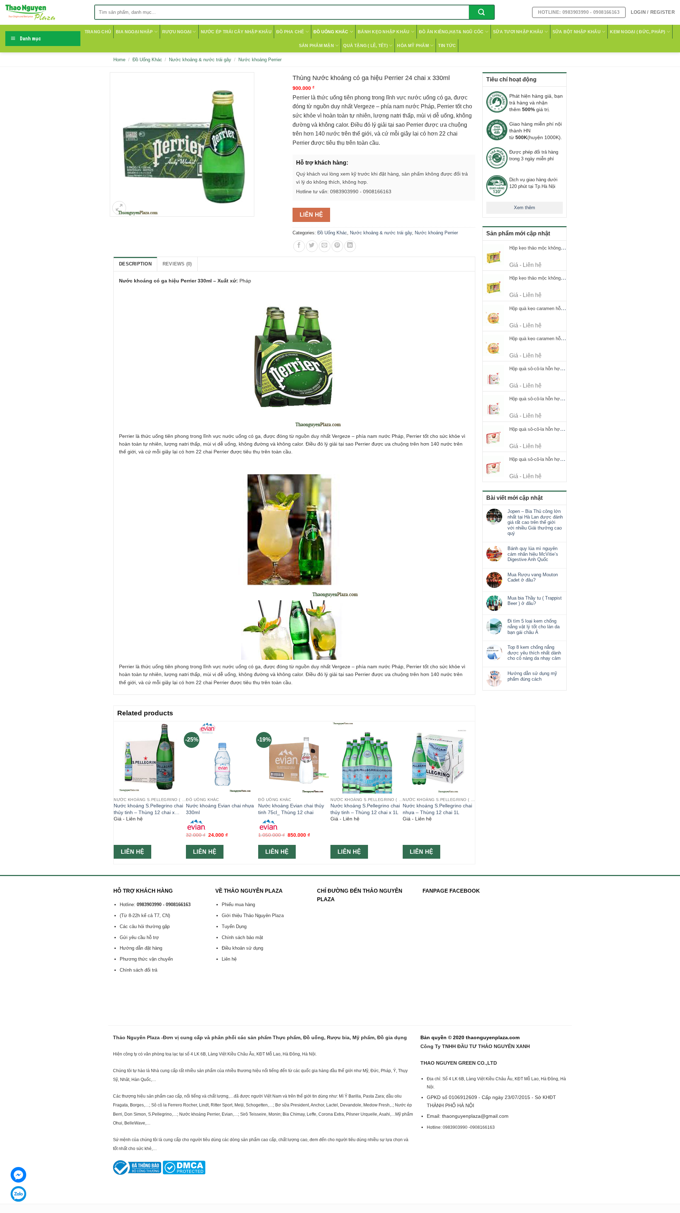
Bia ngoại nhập (134, 31)
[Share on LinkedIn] (350, 246)
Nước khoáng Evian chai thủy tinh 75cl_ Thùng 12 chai (291, 809)
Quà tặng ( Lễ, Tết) (365, 45)
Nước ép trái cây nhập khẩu (236, 31)
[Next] (471, 792)
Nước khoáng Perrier (260, 59)
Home (119, 59)
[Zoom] (119, 208)
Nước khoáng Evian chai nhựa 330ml (220, 809)
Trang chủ (98, 31)
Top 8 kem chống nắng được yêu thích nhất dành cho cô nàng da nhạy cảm (534, 653)
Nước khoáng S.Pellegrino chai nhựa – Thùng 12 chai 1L (437, 809)
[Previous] (117, 792)
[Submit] (481, 12)
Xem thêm (524, 207)
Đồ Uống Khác (330, 31)
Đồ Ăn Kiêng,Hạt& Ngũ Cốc (451, 31)
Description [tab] (135, 264)
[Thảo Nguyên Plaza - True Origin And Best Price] (44, 12)
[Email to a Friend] (324, 246)
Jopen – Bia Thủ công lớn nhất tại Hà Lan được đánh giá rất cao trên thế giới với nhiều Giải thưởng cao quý (535, 522)
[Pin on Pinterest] (337, 246)
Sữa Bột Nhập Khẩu (576, 31)
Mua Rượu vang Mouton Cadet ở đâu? (533, 577)
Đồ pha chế (290, 31)
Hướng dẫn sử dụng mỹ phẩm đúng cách (532, 676)
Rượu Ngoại (176, 31)
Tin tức (447, 45)
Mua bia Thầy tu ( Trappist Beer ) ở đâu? (535, 600)
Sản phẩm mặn (316, 45)
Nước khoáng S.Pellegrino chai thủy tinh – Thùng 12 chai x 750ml (148, 809)
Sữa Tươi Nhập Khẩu (518, 31)
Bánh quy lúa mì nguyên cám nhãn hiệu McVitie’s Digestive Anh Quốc (533, 554)
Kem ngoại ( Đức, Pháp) (637, 31)
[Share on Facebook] (299, 246)
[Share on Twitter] (312, 246)
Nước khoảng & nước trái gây (200, 59)
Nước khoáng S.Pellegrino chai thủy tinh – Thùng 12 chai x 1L (365, 809)
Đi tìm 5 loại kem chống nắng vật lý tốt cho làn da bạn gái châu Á (534, 626)
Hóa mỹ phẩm (413, 45)
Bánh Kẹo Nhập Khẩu (383, 31)
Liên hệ (311, 215)
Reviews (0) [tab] (177, 264)
